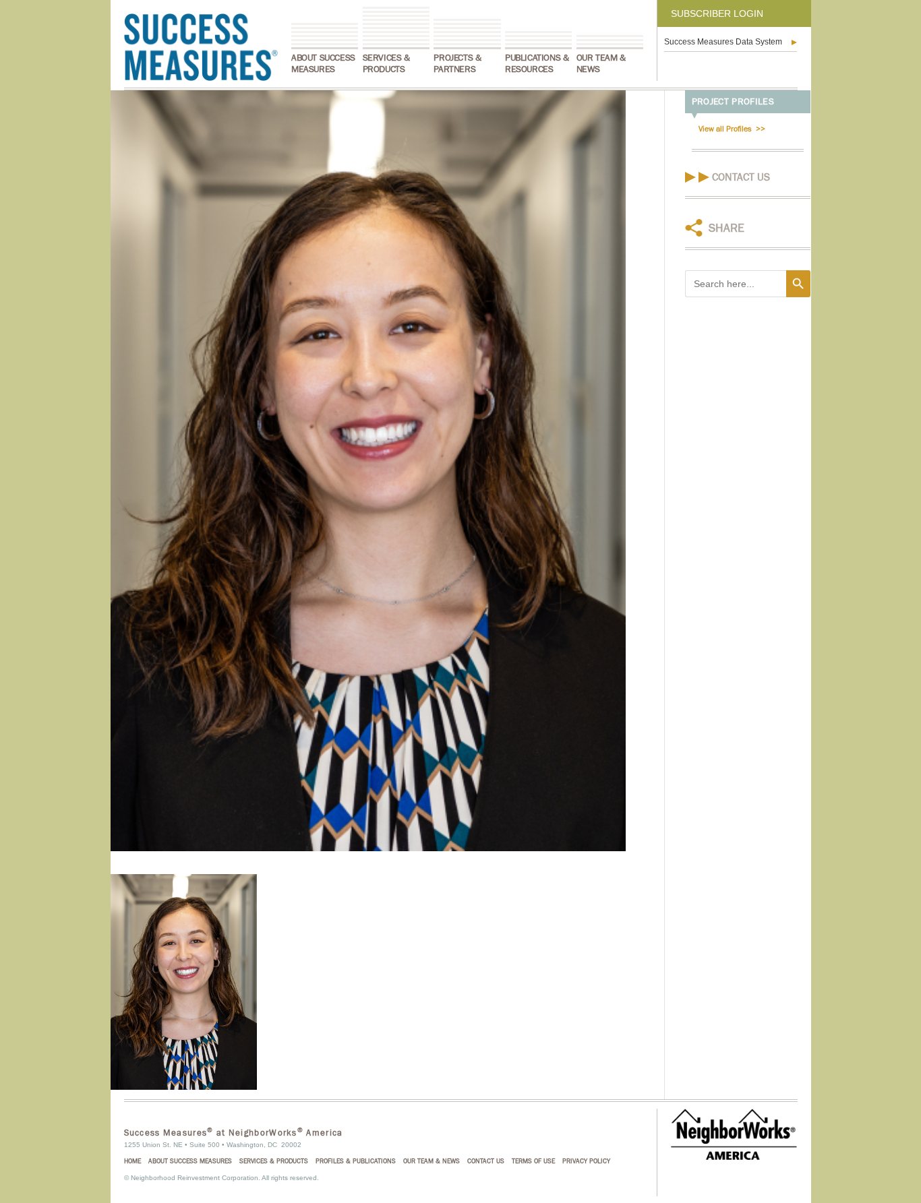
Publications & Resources (536, 64)
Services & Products (386, 64)
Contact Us (741, 177)
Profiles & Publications (356, 1161)
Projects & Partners (457, 64)
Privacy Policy (586, 1161)
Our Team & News (601, 64)
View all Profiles (725, 128)
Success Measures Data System (723, 42)
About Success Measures (323, 64)
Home (132, 1161)
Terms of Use (533, 1161)
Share (726, 228)
